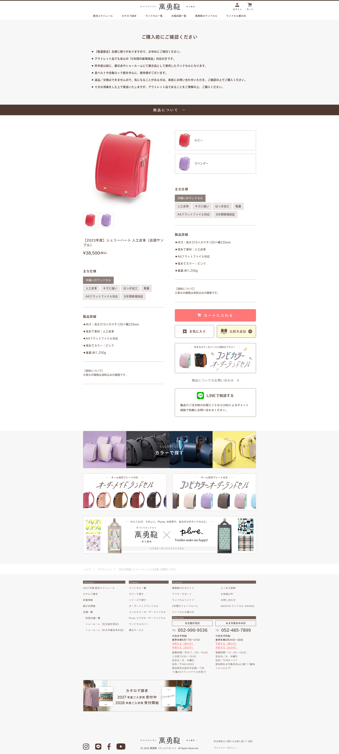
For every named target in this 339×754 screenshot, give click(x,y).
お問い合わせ (228, 600)
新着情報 (88, 600)
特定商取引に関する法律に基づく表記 (233, 741)
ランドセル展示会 (236, 16)
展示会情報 (89, 606)
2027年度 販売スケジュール (99, 588)
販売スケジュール (103, 16)
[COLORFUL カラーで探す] (169, 432)
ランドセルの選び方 (183, 612)
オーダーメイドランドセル (144, 606)
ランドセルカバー (139, 624)
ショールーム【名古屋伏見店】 (102, 624)
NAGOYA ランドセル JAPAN (236, 606)
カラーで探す (136, 594)
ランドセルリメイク (183, 600)
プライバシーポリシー (225, 748)
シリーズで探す (137, 600)
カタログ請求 (129, 16)
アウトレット (104, 569)
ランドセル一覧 (137, 588)
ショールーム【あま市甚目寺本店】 (105, 630)
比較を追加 (238, 331)
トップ (87, 569)
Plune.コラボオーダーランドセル (147, 618)
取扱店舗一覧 (92, 618)
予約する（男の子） (183, 643)
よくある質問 (228, 588)
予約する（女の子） (183, 647)
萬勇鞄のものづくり (183, 588)
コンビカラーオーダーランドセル (147, 612)
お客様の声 (227, 594)
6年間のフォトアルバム (185, 606)
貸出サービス (136, 630)
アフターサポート (182, 594)
